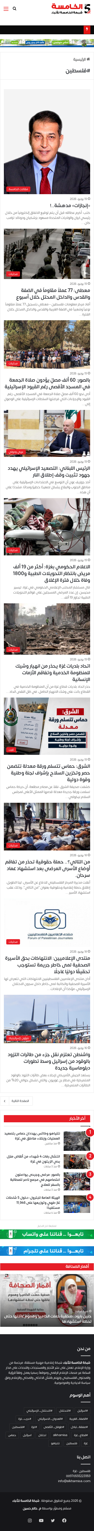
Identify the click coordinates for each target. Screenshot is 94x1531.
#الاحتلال (65, 1410)
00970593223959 (78, 1476)
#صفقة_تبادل (79, 1427)
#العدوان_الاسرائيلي (50, 1418)
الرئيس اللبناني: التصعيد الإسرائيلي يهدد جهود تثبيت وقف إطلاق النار (49, 471)
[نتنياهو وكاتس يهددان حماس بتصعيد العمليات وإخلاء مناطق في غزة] (77, 1141)
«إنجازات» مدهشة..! (70, 206)
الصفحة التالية (20, 1101)
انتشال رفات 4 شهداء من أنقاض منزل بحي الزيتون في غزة (33, 1159)
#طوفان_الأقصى (54, 1427)
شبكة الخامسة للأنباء (26, 1500)
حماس (12, 1435)
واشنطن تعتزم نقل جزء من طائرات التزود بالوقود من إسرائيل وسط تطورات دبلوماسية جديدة (49, 1061)
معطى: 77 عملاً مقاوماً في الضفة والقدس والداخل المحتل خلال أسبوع (53, 293)
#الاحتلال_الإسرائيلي (39, 1410)
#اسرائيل (82, 1410)
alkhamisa (60, 1435)
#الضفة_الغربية (78, 1418)
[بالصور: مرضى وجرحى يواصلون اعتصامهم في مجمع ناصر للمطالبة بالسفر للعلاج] (77, 1181)
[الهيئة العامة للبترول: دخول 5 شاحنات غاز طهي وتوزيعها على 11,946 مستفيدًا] (77, 1204)
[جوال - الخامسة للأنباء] (47, 43)
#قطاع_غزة (81, 1435)
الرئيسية (80, 59)
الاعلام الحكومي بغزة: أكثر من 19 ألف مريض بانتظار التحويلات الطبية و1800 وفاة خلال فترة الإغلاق (51, 573)
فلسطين (71, 1443)
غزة (86, 1443)
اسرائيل (27, 1435)
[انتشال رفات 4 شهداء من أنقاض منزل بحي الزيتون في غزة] (77, 1161)
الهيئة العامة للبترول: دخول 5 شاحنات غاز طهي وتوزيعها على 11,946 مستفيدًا (33, 1203)
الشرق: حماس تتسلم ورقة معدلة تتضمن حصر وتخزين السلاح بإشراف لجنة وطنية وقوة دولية (48, 773)
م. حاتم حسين (32, 1508)
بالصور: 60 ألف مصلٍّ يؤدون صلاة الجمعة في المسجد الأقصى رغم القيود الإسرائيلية (47, 383)
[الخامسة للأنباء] (70, 8)
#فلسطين (18, 1427)
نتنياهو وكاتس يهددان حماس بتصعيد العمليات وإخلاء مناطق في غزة (32, 1136)
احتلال (42, 1435)
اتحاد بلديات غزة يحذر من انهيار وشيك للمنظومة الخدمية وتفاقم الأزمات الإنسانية (52, 672)
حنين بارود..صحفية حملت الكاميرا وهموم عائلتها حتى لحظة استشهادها (47, 1319)
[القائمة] (6, 10)
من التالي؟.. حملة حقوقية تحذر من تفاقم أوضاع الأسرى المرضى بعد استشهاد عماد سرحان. (47, 868)
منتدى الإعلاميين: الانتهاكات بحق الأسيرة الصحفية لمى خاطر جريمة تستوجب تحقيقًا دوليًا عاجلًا (47, 965)
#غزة (34, 1427)
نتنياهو (55, 1443)
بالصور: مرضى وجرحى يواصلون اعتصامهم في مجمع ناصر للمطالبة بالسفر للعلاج (35, 1180)
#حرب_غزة (24, 1418)
